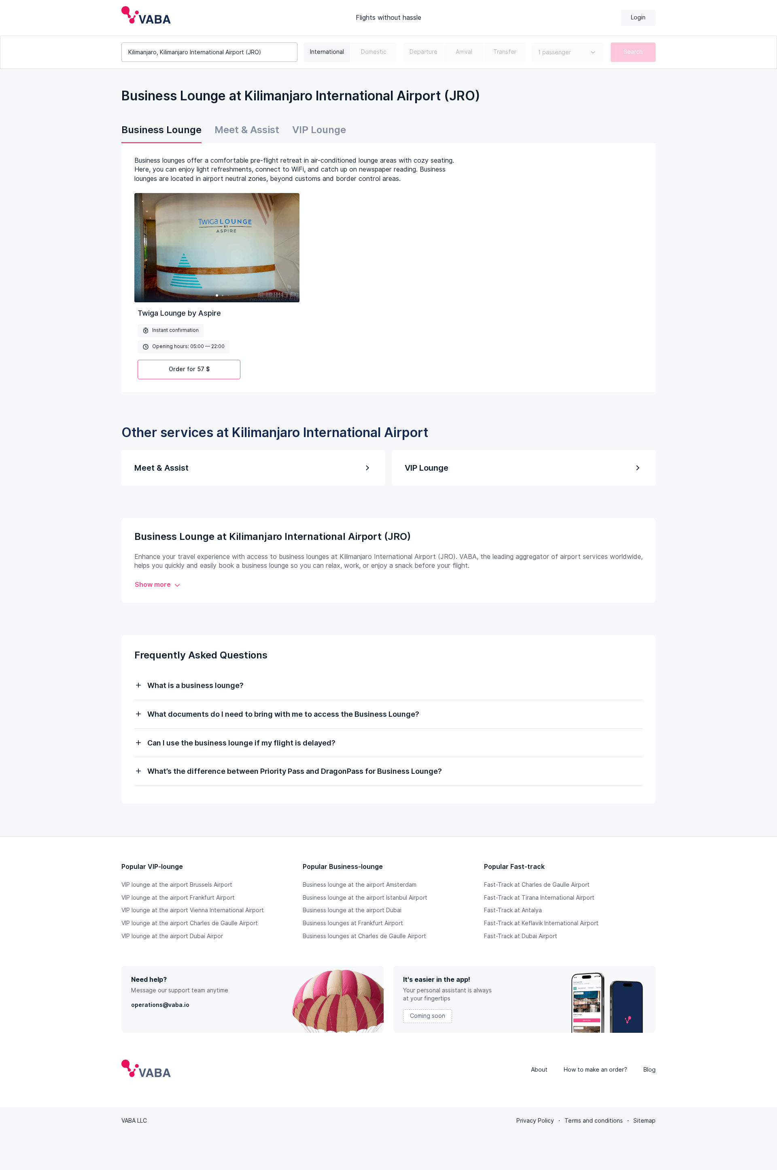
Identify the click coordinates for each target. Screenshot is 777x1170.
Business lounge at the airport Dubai (352, 910)
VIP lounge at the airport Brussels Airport (176, 884)
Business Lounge (161, 130)
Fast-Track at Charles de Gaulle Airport (537, 884)
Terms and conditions (594, 1120)
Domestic (373, 52)
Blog (649, 1069)
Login (638, 17)
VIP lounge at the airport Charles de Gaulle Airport (189, 923)
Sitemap (644, 1120)
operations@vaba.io (160, 1005)
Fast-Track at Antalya (513, 910)
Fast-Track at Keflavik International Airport (541, 923)
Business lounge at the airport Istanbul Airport (365, 897)
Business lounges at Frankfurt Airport (353, 923)
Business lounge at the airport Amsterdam (359, 884)
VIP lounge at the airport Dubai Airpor (172, 936)
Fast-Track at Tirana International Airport (539, 897)
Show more (153, 584)
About (539, 1069)
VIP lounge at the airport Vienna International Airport (192, 910)
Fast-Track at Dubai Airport (520, 936)
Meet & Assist (246, 130)
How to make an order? (595, 1069)
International (327, 52)
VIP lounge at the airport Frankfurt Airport (178, 897)
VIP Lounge (319, 130)
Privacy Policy (535, 1120)
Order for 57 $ (189, 369)
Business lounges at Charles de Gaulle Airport (364, 936)
